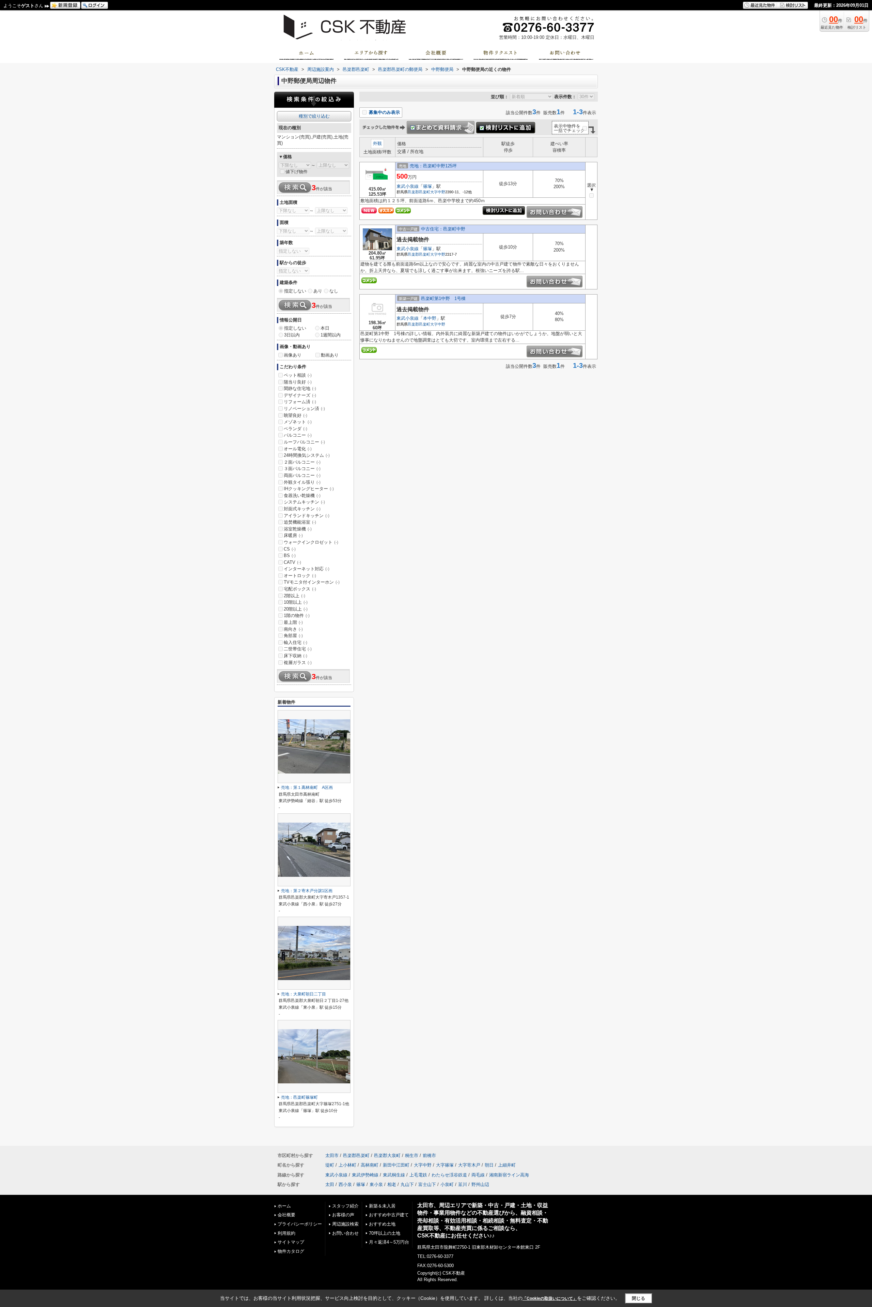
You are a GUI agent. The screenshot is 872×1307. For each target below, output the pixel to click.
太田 (329, 1184)
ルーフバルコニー (304, 442)
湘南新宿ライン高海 (509, 1174)
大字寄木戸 (469, 1165)
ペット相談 (298, 375)
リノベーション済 (304, 408)
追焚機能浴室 (300, 522)
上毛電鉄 (418, 1174)
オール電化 (298, 448)
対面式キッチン (302, 508)
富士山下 (427, 1184)
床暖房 (293, 535)
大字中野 (437, 192)
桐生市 (411, 1155)
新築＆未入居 (382, 1205)
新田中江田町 (396, 1165)
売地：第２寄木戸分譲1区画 (306, 890)
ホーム (284, 1205)
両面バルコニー (302, 475)
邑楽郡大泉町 (387, 1155)
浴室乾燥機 (298, 528)
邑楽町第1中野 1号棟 (443, 298)
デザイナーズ (300, 395)
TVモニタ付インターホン (312, 582)
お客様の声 (343, 1214)
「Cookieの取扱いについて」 (550, 1298)
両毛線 (478, 1174)
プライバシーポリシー (300, 1224)
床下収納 (295, 655)
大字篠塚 (445, 1165)
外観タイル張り (302, 482)
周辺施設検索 (345, 1224)
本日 (325, 328)
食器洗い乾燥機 (302, 495)
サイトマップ (291, 1242)
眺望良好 (295, 415)
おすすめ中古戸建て (389, 1214)
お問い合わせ (345, 1233)
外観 (377, 143)
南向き (293, 629)
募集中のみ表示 (384, 112)
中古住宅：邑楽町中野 (443, 228)
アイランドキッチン (306, 515)
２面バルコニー (302, 462)
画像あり (292, 355)
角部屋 (293, 635)
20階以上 (296, 609)
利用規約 (286, 1233)
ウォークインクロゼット (311, 542)
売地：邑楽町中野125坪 (433, 165)
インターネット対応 (306, 568)
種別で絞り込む (314, 116)
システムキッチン (304, 502)
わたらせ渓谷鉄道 (449, 1174)
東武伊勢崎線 (365, 1174)
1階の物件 (297, 615)
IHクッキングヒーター (309, 488)
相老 (391, 1184)
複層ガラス (298, 662)
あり (317, 291)
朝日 (489, 1165)
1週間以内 (331, 334)
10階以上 (296, 602)
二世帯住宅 (298, 648)
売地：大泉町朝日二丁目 (303, 994)
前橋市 (429, 1155)
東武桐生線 (394, 1174)
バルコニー (298, 435)
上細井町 (507, 1165)
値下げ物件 (296, 171)
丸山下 (407, 1184)
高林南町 (369, 1165)
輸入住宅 (295, 642)
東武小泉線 (407, 186)
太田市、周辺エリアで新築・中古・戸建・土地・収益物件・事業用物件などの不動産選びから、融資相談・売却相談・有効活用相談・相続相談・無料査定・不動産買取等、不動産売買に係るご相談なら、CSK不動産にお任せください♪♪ (482, 1220)
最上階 (293, 622)
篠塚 (427, 186)
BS (290, 555)
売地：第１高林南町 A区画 (307, 787)
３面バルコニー (302, 468)
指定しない (295, 291)
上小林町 (347, 1165)
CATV (292, 562)
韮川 (462, 1184)
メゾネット (298, 421)
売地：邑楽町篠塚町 (299, 1097)
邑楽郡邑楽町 (419, 192)
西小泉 (345, 1184)
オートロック (300, 575)
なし (333, 291)
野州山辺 (480, 1184)
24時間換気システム (307, 455)
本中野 (429, 318)
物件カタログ (291, 1251)
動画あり (330, 355)
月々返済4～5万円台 (389, 1242)
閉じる (638, 1298)
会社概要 (286, 1214)
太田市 (332, 1155)
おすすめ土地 (382, 1224)
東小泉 (376, 1184)
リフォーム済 (300, 401)
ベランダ (295, 428)
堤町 (329, 1165)
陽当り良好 (298, 382)
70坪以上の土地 (384, 1233)
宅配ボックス (300, 588)
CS (290, 549)
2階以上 (294, 595)
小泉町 (447, 1184)
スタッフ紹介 (345, 1205)
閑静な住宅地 (300, 388)
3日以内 (292, 334)
